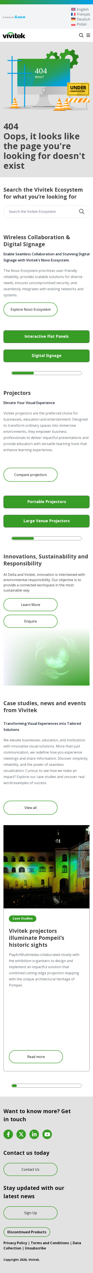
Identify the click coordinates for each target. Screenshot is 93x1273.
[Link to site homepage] (14, 35)
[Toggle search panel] (81, 35)
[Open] (88, 35)
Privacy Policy (15, 1243)
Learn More (30, 604)
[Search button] (81, 211)
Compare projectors (30, 474)
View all (30, 807)
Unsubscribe (35, 1248)
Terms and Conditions (50, 1243)
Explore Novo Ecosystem (31, 309)
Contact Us (30, 1169)
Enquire (30, 621)
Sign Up (30, 1212)
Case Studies (23, 918)
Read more (36, 1056)
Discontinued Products (26, 1232)
